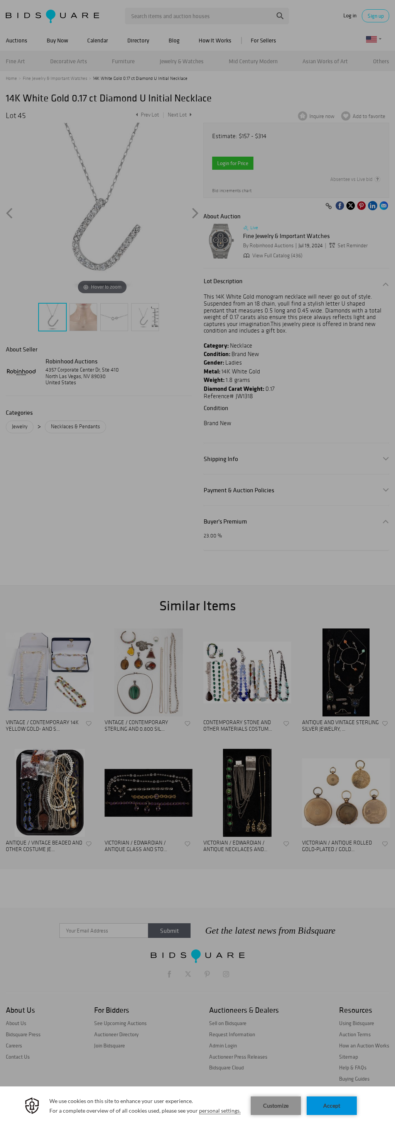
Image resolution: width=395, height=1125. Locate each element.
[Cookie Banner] (197, 1105)
